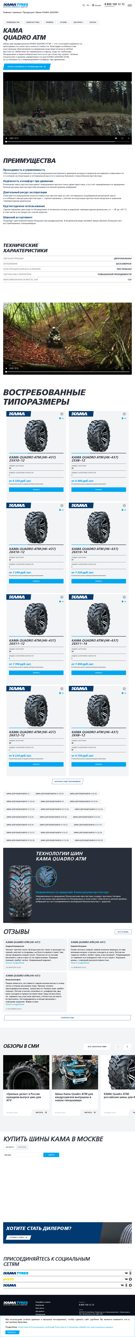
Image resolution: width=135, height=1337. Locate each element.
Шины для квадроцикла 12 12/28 (55, 840)
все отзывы (123, 932)
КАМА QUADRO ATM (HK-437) (23, 942)
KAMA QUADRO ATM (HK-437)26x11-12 (32, 642)
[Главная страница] (15, 5)
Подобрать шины (43, 1302)
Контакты (40, 1308)
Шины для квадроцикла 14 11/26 (55, 809)
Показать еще (67, 1018)
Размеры (49, 22)
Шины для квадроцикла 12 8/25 (83, 794)
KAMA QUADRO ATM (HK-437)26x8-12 (94, 734)
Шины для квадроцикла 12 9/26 (86, 817)
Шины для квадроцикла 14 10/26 (84, 801)
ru (88, 5)
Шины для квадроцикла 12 (18, 794)
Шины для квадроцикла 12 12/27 (20, 832)
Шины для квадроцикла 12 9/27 (54, 832)
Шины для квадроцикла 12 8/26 (20, 817)
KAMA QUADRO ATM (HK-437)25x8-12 (94, 459)
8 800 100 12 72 (115, 4)
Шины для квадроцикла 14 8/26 (53, 817)
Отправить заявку (17, 1237)
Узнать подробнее (15, 963)
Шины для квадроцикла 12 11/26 (20, 809)
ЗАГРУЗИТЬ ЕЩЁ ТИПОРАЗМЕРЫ (67, 781)
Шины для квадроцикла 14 (52, 801)
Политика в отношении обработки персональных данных (83, 1327)
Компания (40, 1305)
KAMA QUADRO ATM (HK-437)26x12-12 (32, 734)
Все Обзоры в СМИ (97, 1046)
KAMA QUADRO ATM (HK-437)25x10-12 (32, 459)
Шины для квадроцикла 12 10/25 (50, 794)
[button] (127, 1047)
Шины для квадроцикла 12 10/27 (54, 825)
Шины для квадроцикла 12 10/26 (20, 801)
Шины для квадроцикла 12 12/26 (89, 809)
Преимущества (13, 22)
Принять (11, 1332)
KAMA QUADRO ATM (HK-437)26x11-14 (94, 642)
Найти (51, 1155)
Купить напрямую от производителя (25, 67)
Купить (36, 490)
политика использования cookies (35, 1327)
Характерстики (32, 22)
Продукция (40, 1314)
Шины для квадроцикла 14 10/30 (89, 840)
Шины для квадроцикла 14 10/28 (20, 840)
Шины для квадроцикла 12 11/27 (88, 825)
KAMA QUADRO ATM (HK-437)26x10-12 (32, 550)
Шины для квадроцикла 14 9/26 (20, 825)
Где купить (78, 22)
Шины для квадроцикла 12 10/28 (88, 832)
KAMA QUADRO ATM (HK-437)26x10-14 (94, 550)
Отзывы (63, 22)
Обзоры (93, 22)
